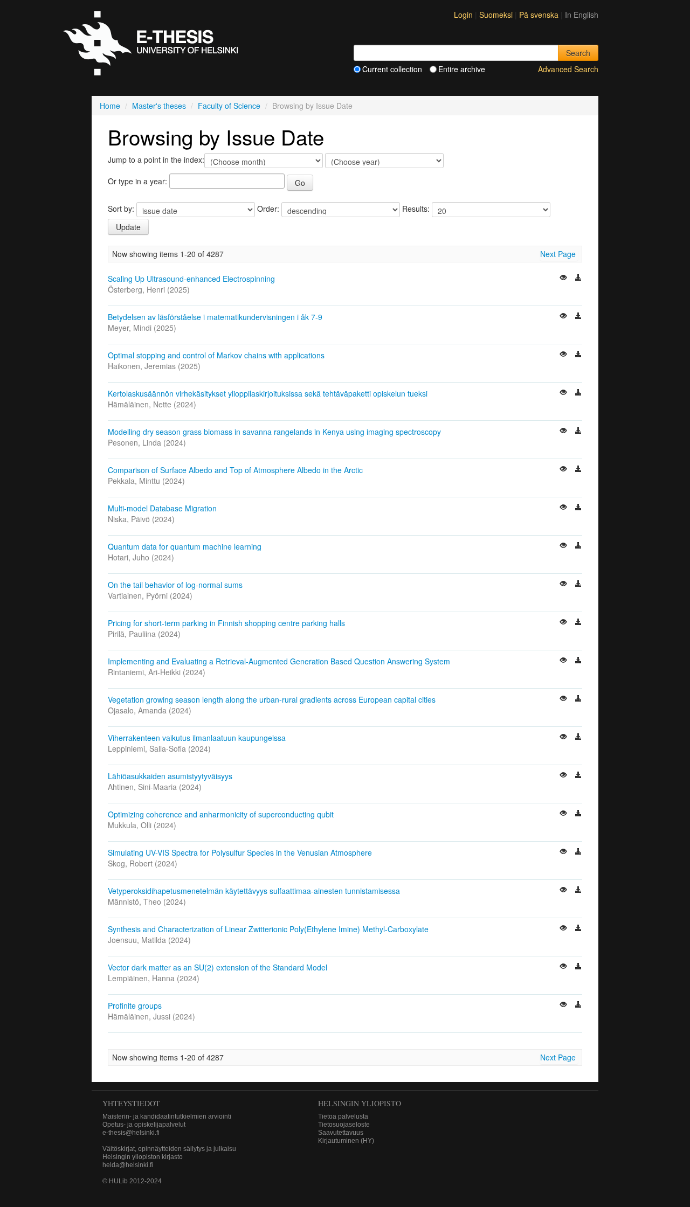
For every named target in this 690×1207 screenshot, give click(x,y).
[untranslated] (564, 278)
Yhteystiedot (131, 1103)
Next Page (558, 254)
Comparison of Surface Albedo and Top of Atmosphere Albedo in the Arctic (235, 469)
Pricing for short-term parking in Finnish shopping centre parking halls (226, 623)
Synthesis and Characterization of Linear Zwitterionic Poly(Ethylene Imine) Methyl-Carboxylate (268, 929)
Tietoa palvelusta (343, 1116)
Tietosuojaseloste (344, 1124)
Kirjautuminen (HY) (346, 1140)
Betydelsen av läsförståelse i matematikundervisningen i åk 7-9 (215, 316)
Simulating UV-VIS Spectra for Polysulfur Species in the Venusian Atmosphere (240, 852)
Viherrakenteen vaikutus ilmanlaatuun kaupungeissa (197, 737)
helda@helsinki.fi (127, 1165)
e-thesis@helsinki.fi (131, 1132)
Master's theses (159, 105)
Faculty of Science (229, 105)
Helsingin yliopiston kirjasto (142, 1157)
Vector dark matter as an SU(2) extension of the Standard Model (217, 967)
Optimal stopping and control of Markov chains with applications (216, 355)
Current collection (392, 69)
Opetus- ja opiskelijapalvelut (143, 1124)
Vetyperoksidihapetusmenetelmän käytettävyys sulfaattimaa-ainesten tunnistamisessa (254, 890)
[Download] (578, 278)
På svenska (540, 14)
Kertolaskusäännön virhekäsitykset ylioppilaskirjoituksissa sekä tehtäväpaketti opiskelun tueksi (267, 393)
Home (110, 105)
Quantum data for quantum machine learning (184, 546)
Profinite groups (135, 1005)
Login (463, 14)
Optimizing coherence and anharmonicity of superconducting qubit (221, 814)
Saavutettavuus (340, 1132)
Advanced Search (568, 69)
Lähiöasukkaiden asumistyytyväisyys (170, 776)
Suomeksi (497, 14)
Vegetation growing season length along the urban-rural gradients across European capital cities (272, 699)
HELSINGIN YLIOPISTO (359, 1103)
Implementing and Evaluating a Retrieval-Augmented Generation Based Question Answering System (279, 661)
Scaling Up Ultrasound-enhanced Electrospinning (191, 278)
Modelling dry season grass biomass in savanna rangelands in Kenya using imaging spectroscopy (274, 431)
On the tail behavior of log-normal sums (175, 584)
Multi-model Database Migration (162, 508)
